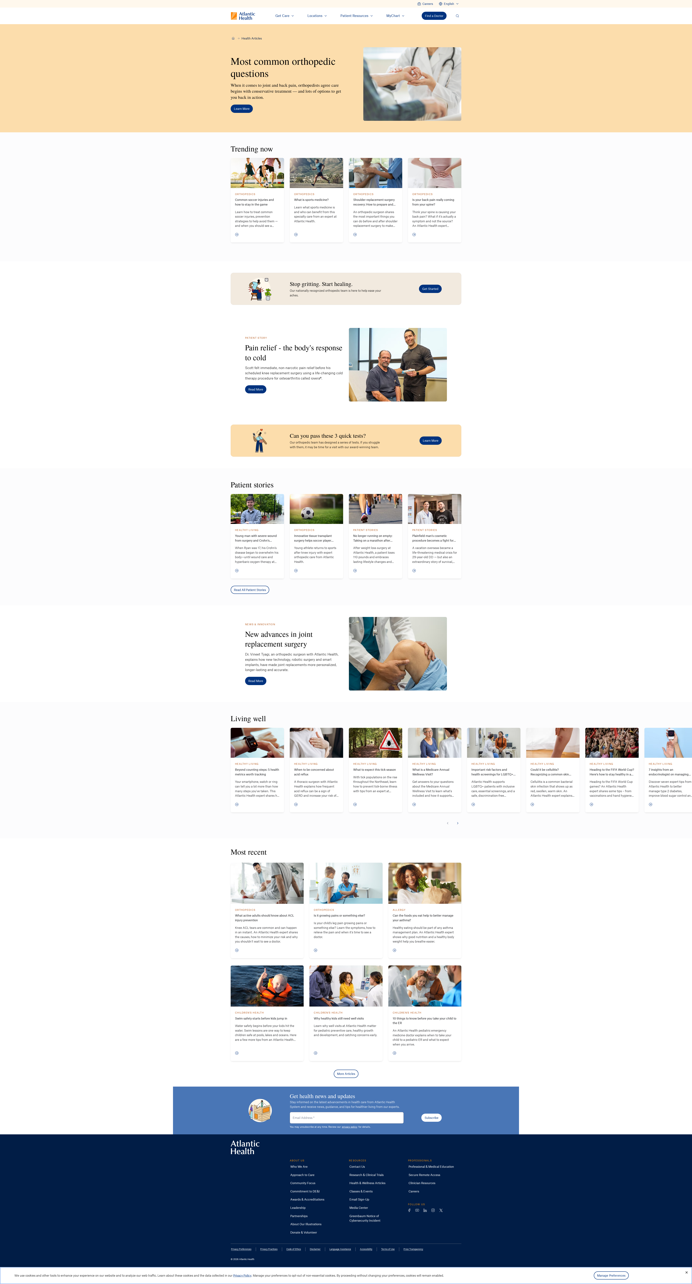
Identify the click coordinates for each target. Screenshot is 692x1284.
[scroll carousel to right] (457, 823)
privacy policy (349, 1126)
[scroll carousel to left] (447, 823)
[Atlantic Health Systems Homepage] (245, 1147)
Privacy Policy (242, 1275)
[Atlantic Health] (233, 38)
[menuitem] (425, 4)
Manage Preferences (611, 1275)
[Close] (686, 1272)
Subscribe (431, 1117)
